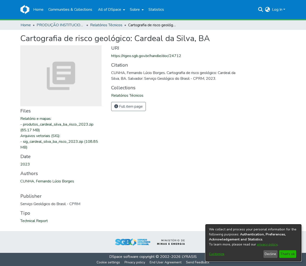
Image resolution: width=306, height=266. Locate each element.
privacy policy (267, 244)
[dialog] (253, 242)
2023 (25, 164)
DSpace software (123, 256)
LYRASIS (189, 256)
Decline (270, 254)
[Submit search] (261, 9)
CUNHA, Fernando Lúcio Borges (47, 181)
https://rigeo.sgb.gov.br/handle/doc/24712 (146, 56)
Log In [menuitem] (277, 9)
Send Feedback (197, 262)
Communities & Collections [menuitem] (70, 9)
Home (26, 25)
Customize (216, 254)
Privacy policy (135, 262)
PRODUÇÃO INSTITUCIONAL (60, 25)
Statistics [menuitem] (156, 9)
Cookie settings (108, 262)
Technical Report (34, 220)
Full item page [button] (130, 106)
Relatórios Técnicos (106, 25)
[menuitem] (111, 9)
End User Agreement (165, 262)
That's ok (287, 254)
